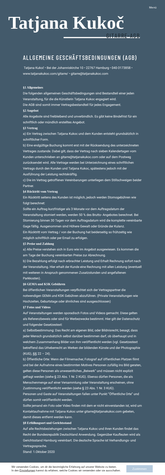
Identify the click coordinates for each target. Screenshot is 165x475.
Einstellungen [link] (27, 470)
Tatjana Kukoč (66, 23)
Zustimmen (139, 468)
